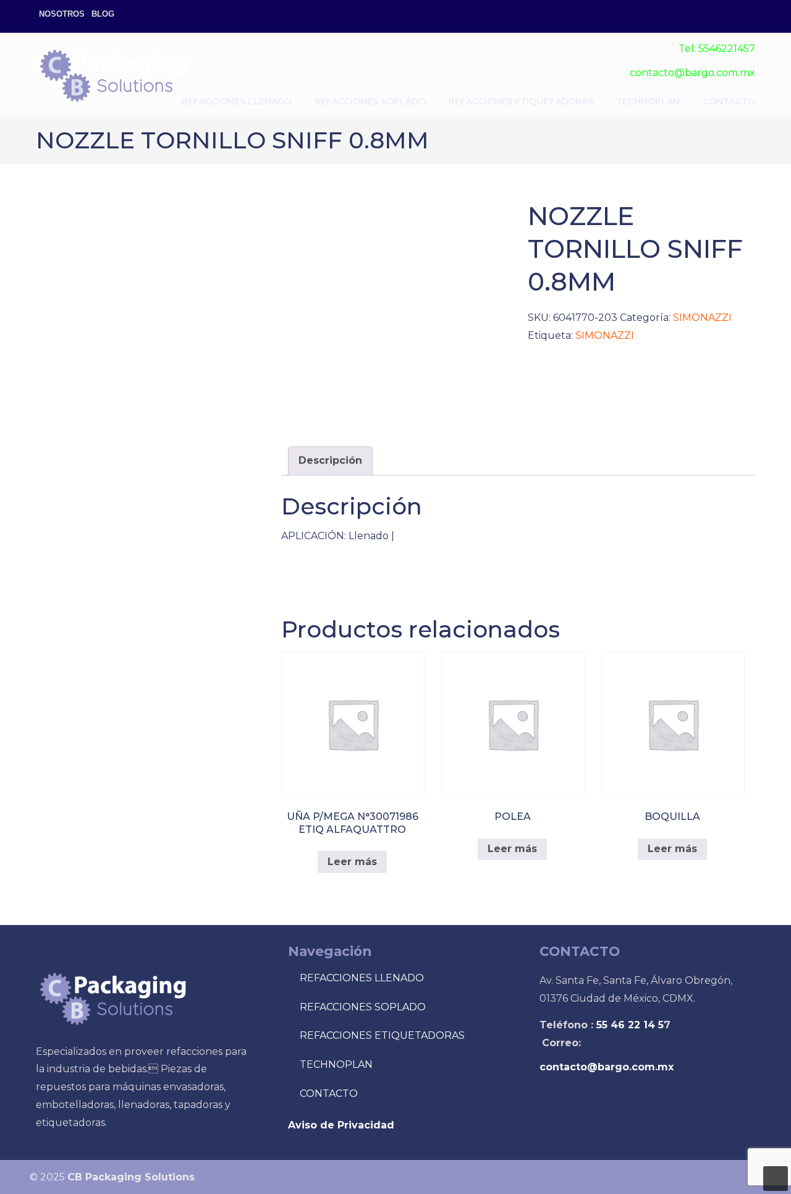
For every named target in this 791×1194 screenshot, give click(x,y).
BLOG (102, 14)
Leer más (352, 862)
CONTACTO (329, 1093)
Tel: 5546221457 (717, 48)
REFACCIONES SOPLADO (363, 1007)
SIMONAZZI (702, 317)
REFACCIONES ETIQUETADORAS (382, 1035)
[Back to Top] (775, 1178)
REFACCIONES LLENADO (362, 978)
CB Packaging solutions (113, 74)
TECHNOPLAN (336, 1064)
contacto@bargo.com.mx (692, 73)
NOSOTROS (62, 14)
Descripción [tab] (330, 460)
